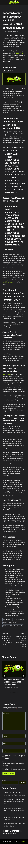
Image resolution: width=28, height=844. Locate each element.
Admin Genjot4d (7, 619)
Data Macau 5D (7, 625)
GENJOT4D (19, 53)
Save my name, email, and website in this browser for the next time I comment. (14, 757)
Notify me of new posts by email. (14, 769)
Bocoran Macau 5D (19, 619)
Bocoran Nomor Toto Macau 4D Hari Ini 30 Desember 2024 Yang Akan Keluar (14, 810)
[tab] (10, 692)
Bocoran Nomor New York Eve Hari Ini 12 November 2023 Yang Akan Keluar (21, 640)
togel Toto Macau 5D (8, 282)
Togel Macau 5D (18, 625)
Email (5, 743)
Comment (6, 714)
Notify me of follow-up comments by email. (13, 764)
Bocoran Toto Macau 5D (9, 622)
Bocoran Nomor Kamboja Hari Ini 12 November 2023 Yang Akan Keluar (7, 639)
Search (4, 780)
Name (5, 736)
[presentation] (14, 669)
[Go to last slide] (4, 676)
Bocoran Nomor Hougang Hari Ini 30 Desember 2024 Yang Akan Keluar (14, 801)
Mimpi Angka (6, 374)
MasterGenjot (7, 31)
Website (5, 751)
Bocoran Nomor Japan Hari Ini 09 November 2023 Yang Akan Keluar (14, 682)
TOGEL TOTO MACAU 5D (8, 10)
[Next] (23, 676)
